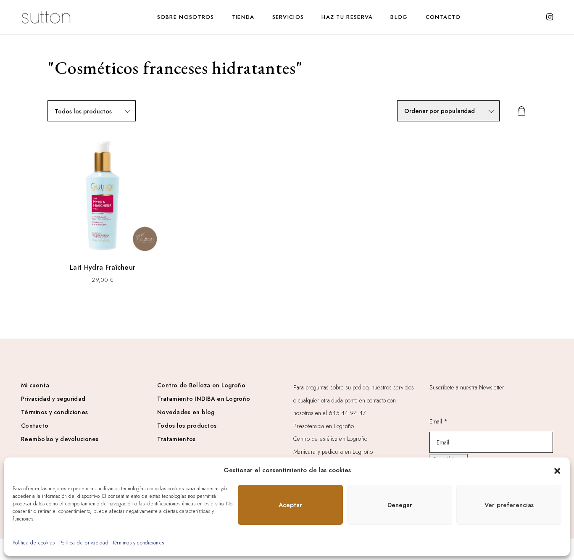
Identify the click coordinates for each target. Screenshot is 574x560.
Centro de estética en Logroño (330, 438)
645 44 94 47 (347, 413)
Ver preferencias (509, 505)
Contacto (443, 17)
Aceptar (290, 505)
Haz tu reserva (347, 17)
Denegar (399, 505)
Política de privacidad (83, 543)
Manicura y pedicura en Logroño (333, 451)
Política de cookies (34, 543)
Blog (399, 17)
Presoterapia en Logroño (323, 426)
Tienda (243, 17)
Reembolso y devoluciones (60, 439)
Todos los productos (186, 425)
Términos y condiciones (138, 543)
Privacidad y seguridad (53, 398)
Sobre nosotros (185, 17)
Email (438, 421)
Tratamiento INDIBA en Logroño (203, 398)
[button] (557, 470)
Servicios (288, 17)
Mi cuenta (35, 385)
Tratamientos (176, 439)
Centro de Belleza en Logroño (201, 385)
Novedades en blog (186, 412)
